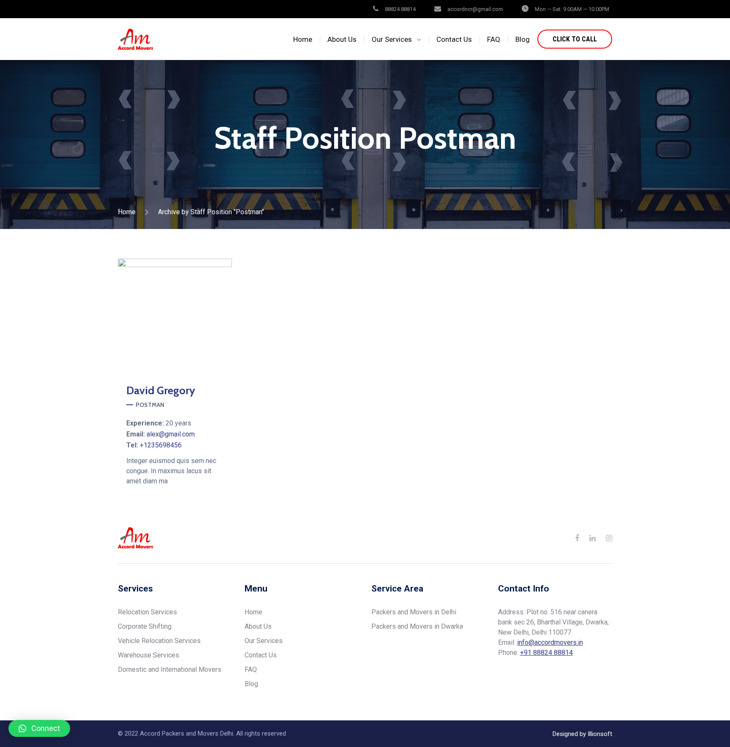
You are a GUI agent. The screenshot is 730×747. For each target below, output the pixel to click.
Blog (522, 39)
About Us (342, 39)
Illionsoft (600, 734)
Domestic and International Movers (169, 669)
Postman (150, 405)
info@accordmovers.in (550, 642)
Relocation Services (147, 612)
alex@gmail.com (171, 434)
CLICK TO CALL (575, 39)
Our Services (392, 39)
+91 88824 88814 (546, 653)
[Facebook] (153, 315)
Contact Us (454, 39)
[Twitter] (196, 315)
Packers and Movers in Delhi (413, 612)
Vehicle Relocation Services (159, 641)
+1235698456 (161, 445)
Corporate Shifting (145, 626)
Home (302, 39)
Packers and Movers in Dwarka (417, 626)
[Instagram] (174, 315)
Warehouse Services (148, 655)
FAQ (493, 39)
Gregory (160, 390)
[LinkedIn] (592, 538)
